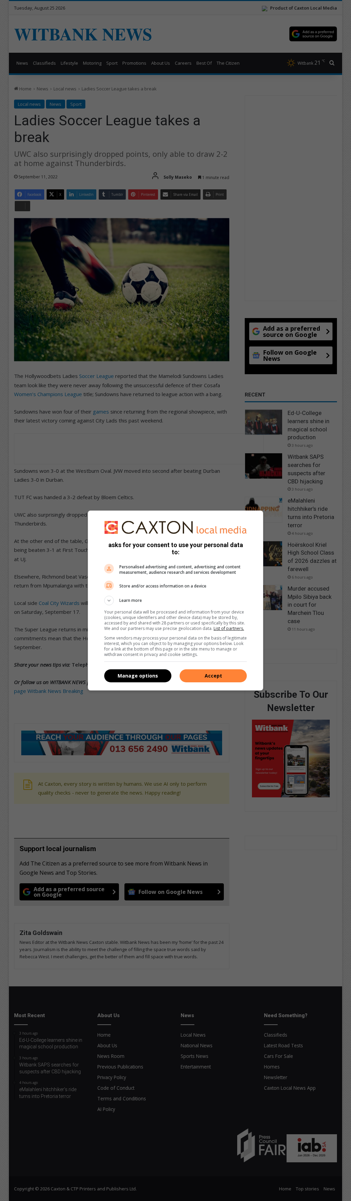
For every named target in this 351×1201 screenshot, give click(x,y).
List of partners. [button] (229, 628)
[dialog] (175, 600)
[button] (175, 600)
